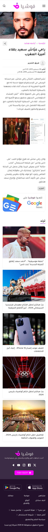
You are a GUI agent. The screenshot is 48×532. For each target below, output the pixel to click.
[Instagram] (24, 465)
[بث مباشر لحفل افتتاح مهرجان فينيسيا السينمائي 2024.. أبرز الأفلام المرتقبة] (24, 286)
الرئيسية (42, 43)
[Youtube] (18, 465)
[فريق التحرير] (42, 63)
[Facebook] (29, 465)
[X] (34, 465)
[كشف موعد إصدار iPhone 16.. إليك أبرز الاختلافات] (24, 329)
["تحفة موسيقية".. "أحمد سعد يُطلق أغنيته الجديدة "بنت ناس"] (24, 242)
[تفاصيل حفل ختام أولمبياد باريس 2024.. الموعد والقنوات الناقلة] (24, 416)
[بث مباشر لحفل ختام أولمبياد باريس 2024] (24, 372)
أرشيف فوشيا (29, 43)
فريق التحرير (33, 63)
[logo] (24, 6)
